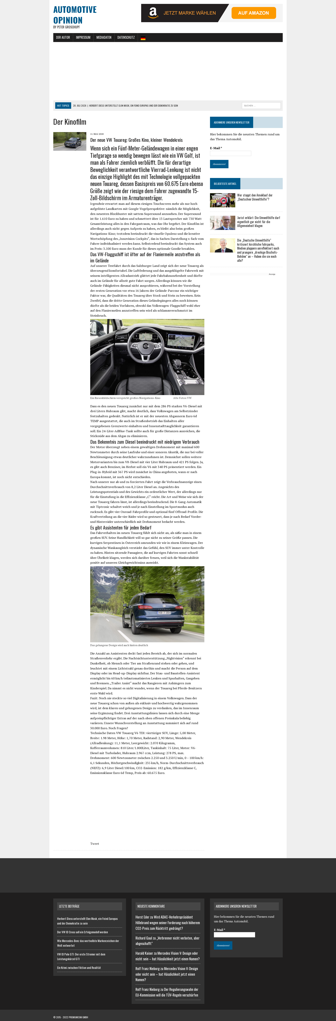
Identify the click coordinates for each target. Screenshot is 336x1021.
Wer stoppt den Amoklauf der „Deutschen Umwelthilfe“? (255, 197)
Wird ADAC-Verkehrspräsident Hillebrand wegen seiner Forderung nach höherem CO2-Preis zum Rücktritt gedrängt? (168, 922)
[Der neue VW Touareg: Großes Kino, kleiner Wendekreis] (69, 148)
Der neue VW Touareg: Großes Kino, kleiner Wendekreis (136, 139)
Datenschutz (126, 37)
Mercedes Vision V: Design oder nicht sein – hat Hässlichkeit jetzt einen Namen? (167, 974)
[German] (143, 37)
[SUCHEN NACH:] (261, 105)
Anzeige (272, 274)
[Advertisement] (168, 71)
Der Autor (63, 37)
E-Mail (216, 148)
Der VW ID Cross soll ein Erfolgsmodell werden (82, 932)
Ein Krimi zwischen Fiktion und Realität (79, 967)
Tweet (94, 843)
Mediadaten (103, 37)
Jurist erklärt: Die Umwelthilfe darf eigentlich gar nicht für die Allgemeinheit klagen (258, 221)
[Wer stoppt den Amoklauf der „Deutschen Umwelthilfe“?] (222, 204)
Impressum (83, 37)
